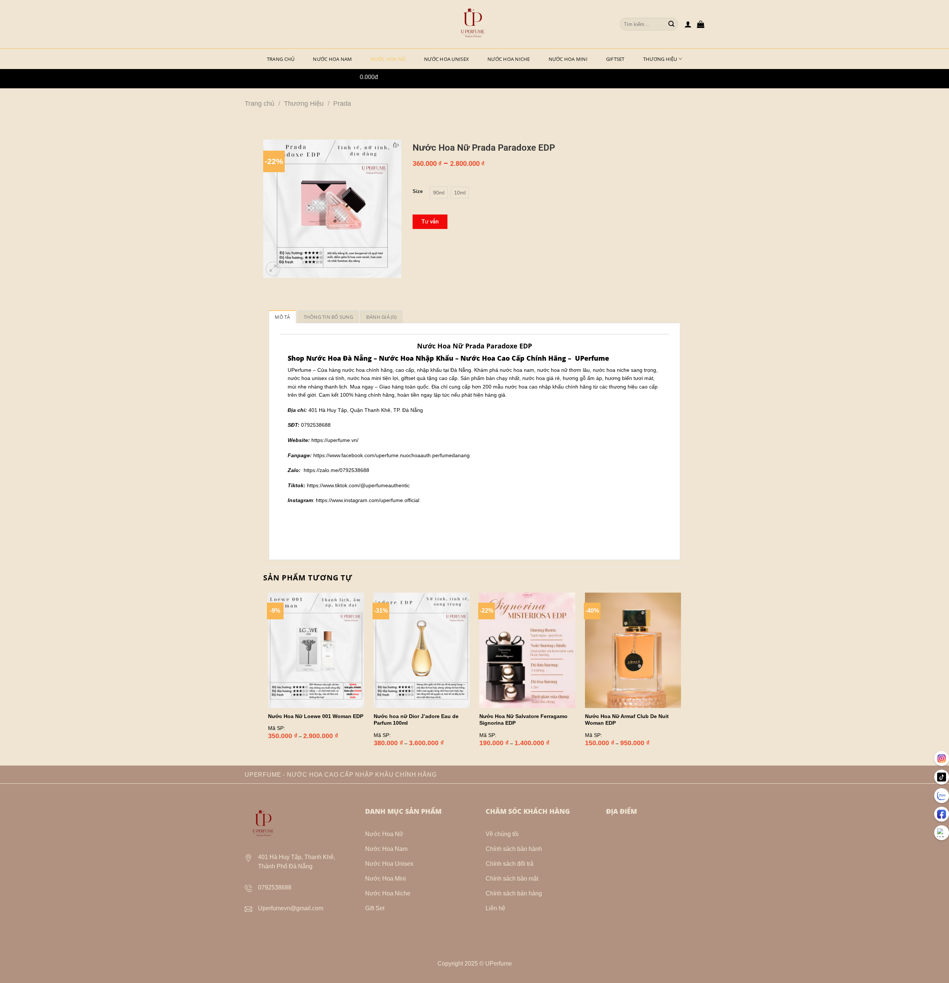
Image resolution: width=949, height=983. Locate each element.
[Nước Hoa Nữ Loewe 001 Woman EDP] (316, 650)
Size (418, 191)
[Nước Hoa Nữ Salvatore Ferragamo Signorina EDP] (527, 650)
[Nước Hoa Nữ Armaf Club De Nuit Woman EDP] (633, 650)
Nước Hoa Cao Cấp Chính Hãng (513, 358)
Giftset (615, 59)
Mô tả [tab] (282, 317)
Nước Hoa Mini (568, 59)
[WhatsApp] (941, 832)
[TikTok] (941, 777)
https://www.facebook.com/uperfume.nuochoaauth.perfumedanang (391, 455)
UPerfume (592, 358)
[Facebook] (941, 814)
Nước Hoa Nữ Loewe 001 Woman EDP (315, 716)
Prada (342, 103)
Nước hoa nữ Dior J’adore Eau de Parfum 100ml (416, 719)
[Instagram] (941, 758)
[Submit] (671, 24)
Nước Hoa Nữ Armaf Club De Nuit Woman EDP (627, 719)
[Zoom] (273, 269)
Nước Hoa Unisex (446, 59)
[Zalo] (941, 795)
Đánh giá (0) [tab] (381, 317)
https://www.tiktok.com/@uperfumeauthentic (358, 485)
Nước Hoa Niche (508, 59)
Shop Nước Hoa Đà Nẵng (330, 358)
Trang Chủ (280, 59)
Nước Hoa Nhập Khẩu (416, 358)
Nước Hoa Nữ (388, 59)
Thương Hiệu (660, 59)
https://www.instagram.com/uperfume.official (367, 500)
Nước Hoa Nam (332, 59)
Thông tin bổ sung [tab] (328, 317)
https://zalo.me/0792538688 (336, 470)
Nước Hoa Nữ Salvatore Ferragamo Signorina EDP (523, 719)
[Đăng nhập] (688, 24)
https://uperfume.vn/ (334, 440)
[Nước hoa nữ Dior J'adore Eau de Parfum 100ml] (422, 650)
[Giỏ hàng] (700, 24)
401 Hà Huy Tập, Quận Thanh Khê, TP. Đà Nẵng (365, 410)
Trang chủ (259, 103)
